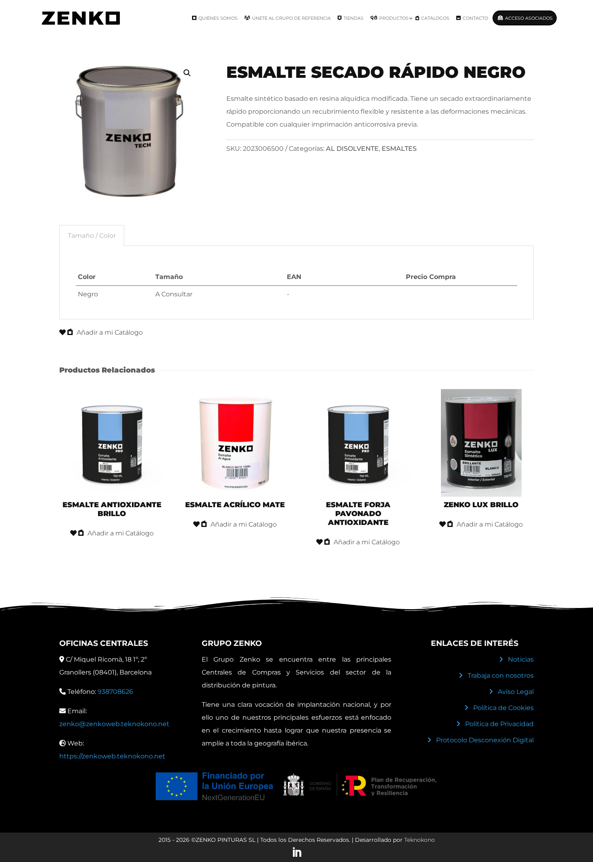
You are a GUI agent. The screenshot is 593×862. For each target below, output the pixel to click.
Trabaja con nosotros (501, 675)
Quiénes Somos (218, 18)
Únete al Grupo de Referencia (291, 18)
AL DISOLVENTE (352, 148)
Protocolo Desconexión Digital (485, 740)
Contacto (475, 18)
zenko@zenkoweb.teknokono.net (114, 724)
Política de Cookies (503, 708)
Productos (394, 18)
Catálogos (435, 18)
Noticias (521, 659)
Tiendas (353, 18)
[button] (187, 73)
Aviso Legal (516, 691)
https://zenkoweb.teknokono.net (112, 756)
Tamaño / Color (92, 235)
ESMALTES (399, 148)
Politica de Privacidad (499, 724)
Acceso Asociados (529, 18)
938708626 (115, 691)
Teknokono (419, 839)
